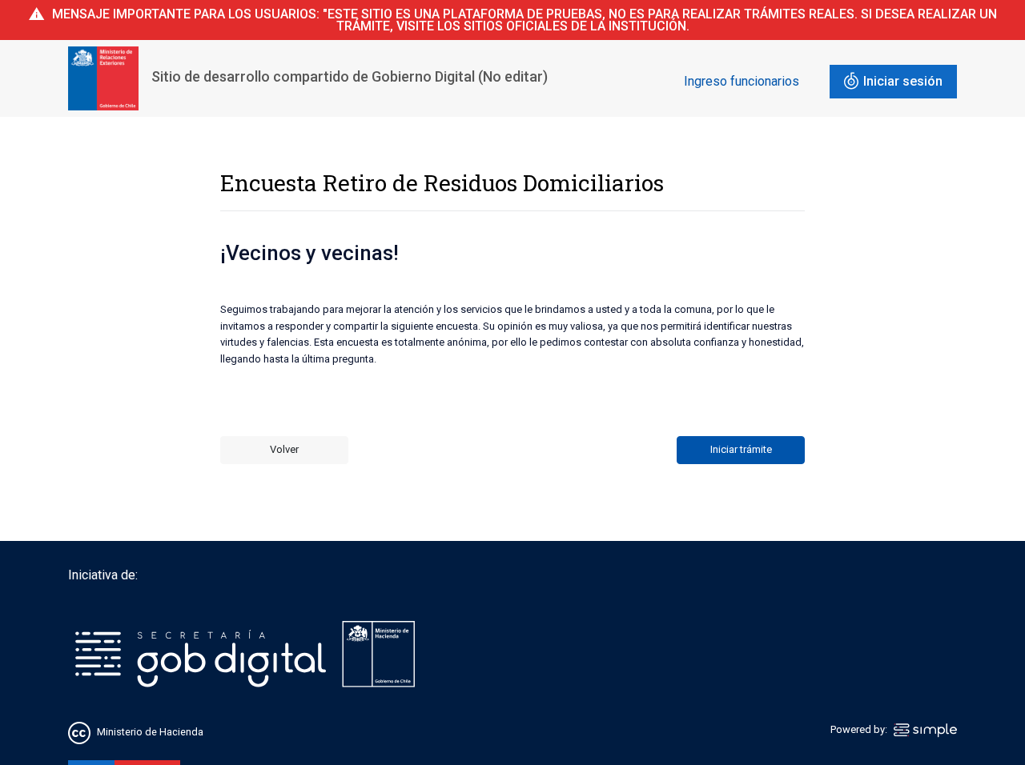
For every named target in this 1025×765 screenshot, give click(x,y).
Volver (284, 449)
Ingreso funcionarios (741, 81)
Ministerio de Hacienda (150, 733)
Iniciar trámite (741, 449)
